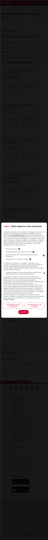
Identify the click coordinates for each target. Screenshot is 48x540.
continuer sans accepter (12, 305)
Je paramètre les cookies (34, 305)
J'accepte (23, 312)
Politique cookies (9, 299)
